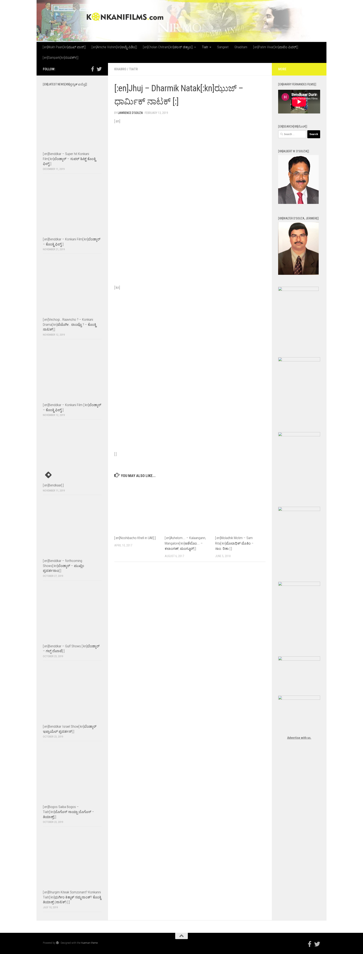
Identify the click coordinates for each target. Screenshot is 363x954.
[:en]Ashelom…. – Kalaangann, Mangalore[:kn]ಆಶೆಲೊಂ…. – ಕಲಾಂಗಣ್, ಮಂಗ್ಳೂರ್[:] (185, 543)
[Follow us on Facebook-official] (92, 69)
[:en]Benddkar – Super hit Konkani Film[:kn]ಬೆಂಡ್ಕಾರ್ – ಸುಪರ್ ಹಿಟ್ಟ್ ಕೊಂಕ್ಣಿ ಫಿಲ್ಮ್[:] (69, 159)
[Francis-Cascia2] (298, 290)
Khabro (120, 69)
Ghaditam (240, 47)
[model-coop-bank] (299, 435)
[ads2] (299, 585)
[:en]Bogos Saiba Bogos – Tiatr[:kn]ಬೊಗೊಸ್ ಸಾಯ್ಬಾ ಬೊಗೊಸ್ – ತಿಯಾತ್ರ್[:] (68, 812)
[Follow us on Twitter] (99, 69)
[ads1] (299, 510)
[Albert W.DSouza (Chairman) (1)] (298, 203)
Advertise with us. (299, 738)
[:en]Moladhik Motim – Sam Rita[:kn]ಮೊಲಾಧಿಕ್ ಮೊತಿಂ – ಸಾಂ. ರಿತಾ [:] (234, 543)
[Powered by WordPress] (57, 942)
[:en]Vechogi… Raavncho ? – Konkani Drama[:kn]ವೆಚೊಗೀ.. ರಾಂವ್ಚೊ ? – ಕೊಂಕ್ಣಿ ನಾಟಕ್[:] (69, 324)
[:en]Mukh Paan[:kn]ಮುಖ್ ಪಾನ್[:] (64, 47)
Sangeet (223, 47)
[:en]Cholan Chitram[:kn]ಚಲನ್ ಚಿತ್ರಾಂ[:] (168, 47)
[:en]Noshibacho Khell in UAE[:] (135, 538)
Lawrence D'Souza (130, 113)
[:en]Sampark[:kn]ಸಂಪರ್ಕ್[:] (60, 58)
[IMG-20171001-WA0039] (298, 274)
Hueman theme (89, 942)
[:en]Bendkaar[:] (53, 485)
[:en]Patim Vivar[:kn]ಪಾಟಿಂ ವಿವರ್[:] (275, 47)
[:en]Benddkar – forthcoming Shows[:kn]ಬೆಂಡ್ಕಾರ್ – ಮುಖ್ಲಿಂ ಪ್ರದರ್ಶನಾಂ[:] (63, 566)
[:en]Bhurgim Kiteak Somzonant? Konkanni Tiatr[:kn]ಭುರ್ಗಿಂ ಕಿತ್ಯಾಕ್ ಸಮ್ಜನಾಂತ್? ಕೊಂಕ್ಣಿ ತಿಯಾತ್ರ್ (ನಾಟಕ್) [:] (72, 897)
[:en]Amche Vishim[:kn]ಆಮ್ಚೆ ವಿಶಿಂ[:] (114, 47)
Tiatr (205, 47)
